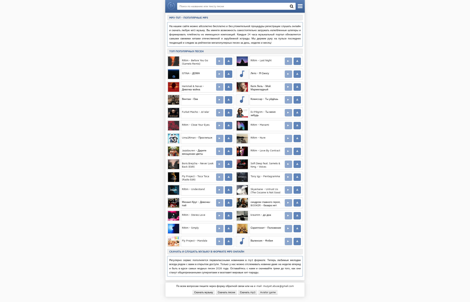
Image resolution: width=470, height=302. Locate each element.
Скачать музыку (203, 292)
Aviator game (268, 292)
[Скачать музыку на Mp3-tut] (171, 6)
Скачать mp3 (247, 292)
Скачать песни (226, 292)
